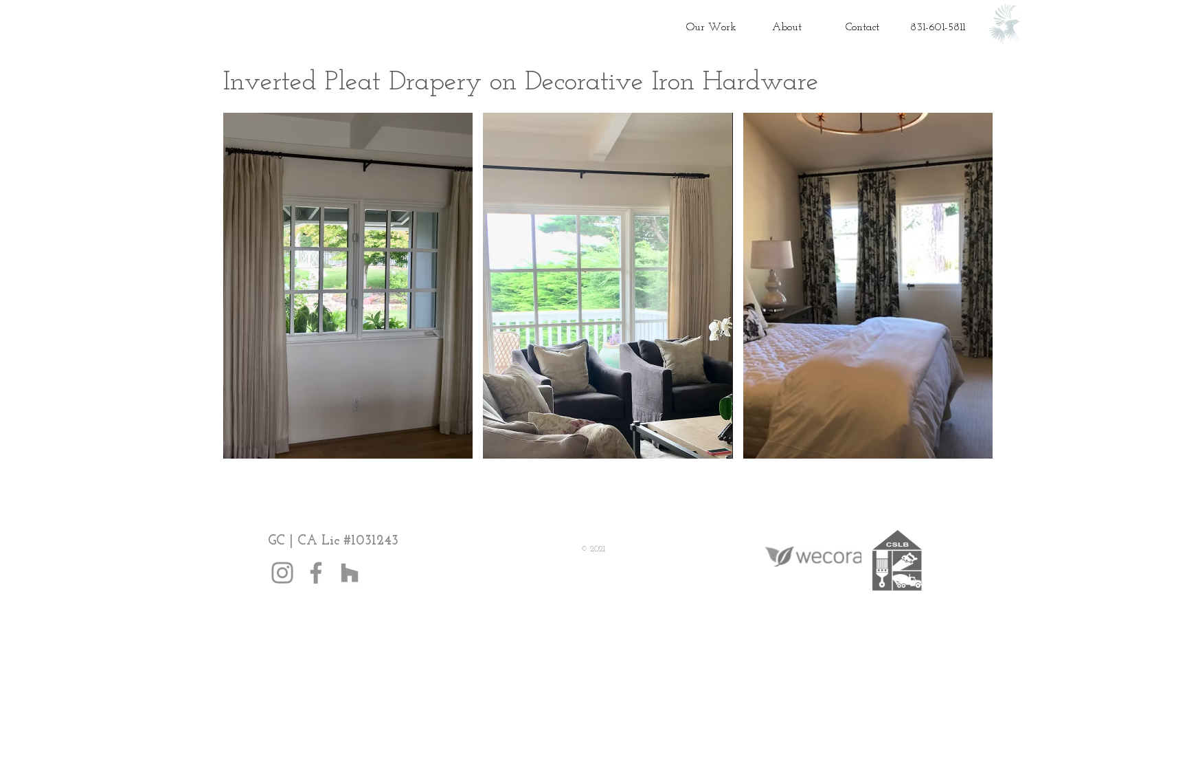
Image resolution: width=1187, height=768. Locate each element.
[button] (348, 286)
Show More (608, 468)
